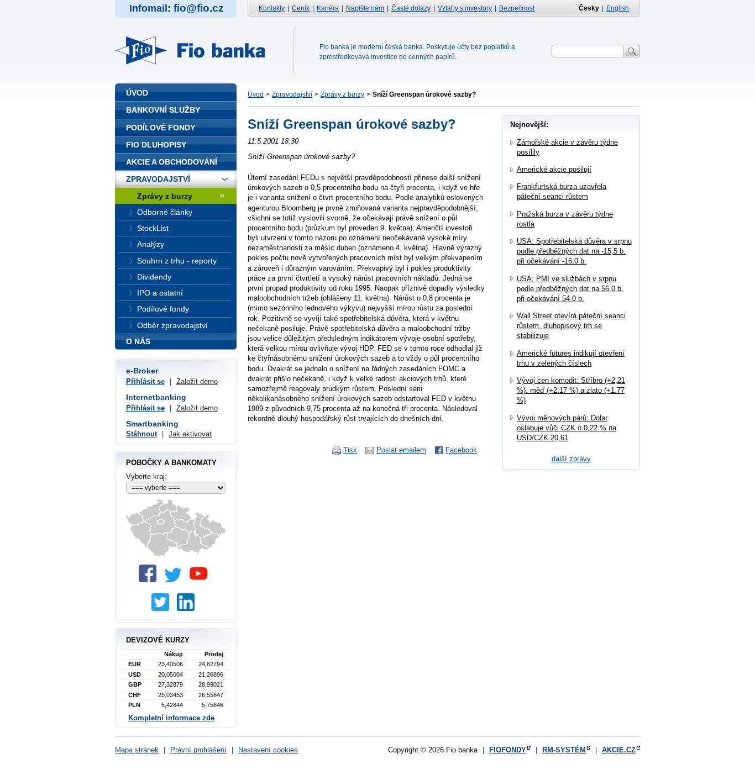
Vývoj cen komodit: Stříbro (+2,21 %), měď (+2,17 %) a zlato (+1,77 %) (571, 390)
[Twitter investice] (163, 608)
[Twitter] (175, 580)
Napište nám (365, 8)
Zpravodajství (292, 94)
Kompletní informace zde (171, 718)
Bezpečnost (516, 8)
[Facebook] (150, 580)
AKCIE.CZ (619, 750)
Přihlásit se (145, 381)
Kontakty (272, 8)
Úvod (256, 94)
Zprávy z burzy (342, 94)
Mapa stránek (137, 750)
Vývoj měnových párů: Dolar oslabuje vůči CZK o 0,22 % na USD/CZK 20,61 (566, 428)
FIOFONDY (507, 750)
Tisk (350, 450)
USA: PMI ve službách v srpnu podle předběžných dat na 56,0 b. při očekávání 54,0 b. (570, 289)
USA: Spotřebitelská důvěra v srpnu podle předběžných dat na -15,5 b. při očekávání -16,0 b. (574, 251)
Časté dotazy (411, 8)
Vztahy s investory (465, 8)
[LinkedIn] (188, 608)
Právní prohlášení (198, 750)
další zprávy (571, 459)
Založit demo (197, 381)
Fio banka (196, 50)
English (617, 8)
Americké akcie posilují (554, 169)
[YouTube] (201, 580)
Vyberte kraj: (146, 476)
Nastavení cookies (268, 750)
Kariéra (328, 8)
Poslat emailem (401, 450)
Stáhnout (141, 434)
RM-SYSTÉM (564, 750)
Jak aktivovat (190, 434)
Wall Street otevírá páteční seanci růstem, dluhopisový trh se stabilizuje (571, 326)
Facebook (461, 450)
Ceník (301, 8)
